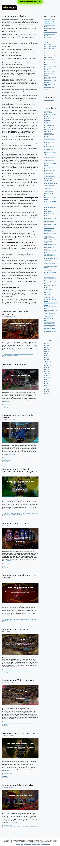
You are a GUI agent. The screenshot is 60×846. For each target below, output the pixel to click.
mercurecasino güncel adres (50, 216)
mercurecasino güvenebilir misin (10, 826)
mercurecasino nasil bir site (50, 245)
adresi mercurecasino (8, 354)
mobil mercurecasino (34, 826)
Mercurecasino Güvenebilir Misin (17, 785)
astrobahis (47, 844)
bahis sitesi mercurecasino (48, 111)
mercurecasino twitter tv (48, 289)
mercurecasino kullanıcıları (48, 236)
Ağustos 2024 (47, 361)
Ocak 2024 (47, 375)
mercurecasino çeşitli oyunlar (50, 314)
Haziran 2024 (47, 365)
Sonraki (21, 834)
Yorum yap (6, 356)
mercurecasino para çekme (50, 251)
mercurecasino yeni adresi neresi (23, 826)
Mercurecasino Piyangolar (14, 364)
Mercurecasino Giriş (49, 21)
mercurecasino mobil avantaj (9, 671)
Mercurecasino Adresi (49, 19)
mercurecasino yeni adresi (50, 304)
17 (11, 834)
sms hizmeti (46, 329)
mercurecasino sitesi (23, 458)
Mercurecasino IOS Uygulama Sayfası (20, 733)
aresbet (29, 844)
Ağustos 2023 (47, 385)
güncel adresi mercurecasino (48, 132)
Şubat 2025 (47, 351)
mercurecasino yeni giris (50, 307)
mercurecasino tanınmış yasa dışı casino (50, 275)
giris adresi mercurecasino (48, 121)
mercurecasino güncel (49, 214)
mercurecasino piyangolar (22, 405)
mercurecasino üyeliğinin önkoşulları (49, 322)
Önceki (4, 834)
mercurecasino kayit (50, 233)
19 (15, 834)
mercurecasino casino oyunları (50, 174)
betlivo (22, 844)
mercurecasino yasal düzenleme (49, 297)
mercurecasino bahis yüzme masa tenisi (50, 157)
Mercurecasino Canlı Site (50, 46)
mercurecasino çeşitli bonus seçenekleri (10, 355)
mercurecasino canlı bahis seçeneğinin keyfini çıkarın (23, 354)
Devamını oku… (33, 349)
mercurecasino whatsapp (48, 293)
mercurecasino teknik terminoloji (49, 277)
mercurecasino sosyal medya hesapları (50, 267)
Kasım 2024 (47, 355)
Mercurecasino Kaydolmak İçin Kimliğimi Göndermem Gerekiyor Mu (19, 470)
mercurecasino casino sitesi (49, 179)
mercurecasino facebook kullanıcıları (49, 185)
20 (17, 834)
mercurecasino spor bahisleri (50, 273)
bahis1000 (18, 844)
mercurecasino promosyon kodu (50, 256)
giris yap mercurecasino (49, 128)
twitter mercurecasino (50, 331)
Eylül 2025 (46, 345)
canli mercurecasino (50, 114)
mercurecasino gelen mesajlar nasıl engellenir (27, 619)
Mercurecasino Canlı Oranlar (51, 71)
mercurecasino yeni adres (33, 405)
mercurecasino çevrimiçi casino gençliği (50, 313)
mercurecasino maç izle (50, 239)
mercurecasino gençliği (47, 188)
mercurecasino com (50, 183)
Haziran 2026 (47, 343)
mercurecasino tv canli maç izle (50, 282)
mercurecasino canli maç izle (9, 564)
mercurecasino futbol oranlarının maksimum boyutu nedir (15, 513)
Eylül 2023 (46, 383)
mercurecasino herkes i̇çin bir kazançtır (11, 458)
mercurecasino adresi (49, 146)
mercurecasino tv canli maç (50, 279)
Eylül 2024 (46, 359)
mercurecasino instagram (49, 229)
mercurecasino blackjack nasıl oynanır (11, 619)
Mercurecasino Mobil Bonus (50, 53)
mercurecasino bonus (48, 161)
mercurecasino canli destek (50, 164)
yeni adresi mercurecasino (49, 332)
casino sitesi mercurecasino (49, 117)
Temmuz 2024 (47, 363)
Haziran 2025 (47, 347)
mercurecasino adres (49, 143)
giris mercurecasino (49, 125)
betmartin (34, 844)
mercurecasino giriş (49, 211)
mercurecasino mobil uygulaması (48, 242)
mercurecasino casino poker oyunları (49, 176)
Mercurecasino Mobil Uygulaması (18, 680)
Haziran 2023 (47, 389)
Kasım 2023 (47, 379)
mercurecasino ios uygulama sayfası (21, 774)
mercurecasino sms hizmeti (48, 260)
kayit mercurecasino (49, 137)
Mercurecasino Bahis (8, 352)
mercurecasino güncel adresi (9, 723)
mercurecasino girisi (50, 202)
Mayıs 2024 (47, 367)
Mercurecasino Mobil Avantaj (16, 629)
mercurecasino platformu (49, 254)
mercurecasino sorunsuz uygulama (49, 263)
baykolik (26, 844)
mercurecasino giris (49, 194)
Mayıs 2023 (47, 391)
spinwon (43, 844)
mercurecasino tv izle (21, 514)
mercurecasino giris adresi (9, 774)
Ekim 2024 (46, 357)
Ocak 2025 (46, 353)
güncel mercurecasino (49, 134)
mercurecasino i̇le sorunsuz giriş (49, 231)
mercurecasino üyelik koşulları (30, 671)
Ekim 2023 (46, 381)
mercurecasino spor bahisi (48, 270)
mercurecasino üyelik (49, 319)
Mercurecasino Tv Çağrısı (50, 23)
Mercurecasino (47, 44)
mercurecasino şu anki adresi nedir (49, 326)
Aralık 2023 (47, 377)
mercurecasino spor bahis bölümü (49, 269)
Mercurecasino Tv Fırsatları (50, 32)
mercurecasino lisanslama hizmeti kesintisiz (49, 238)
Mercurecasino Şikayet (6, 620)
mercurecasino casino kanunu (48, 173)
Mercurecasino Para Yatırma (15, 523)
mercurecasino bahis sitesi (50, 153)
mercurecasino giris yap (50, 208)
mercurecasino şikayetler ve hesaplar (49, 325)
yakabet (38, 844)
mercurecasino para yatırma (20, 564)
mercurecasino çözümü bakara (48, 316)
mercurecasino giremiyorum (48, 191)
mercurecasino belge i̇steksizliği (49, 160)
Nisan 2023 (47, 393)
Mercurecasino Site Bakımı (50, 66)
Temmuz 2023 (47, 387)
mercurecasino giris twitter (50, 205)
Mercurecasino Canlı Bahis (49, 171)
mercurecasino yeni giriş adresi (50, 311)
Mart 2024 (46, 371)
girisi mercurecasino (49, 124)
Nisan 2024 (47, 369)
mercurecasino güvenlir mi (20, 723)
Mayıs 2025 (47, 349)
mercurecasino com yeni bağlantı (10, 405)
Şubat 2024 (47, 373)
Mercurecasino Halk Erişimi (50, 51)
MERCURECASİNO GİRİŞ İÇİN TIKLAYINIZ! (30, 1)
